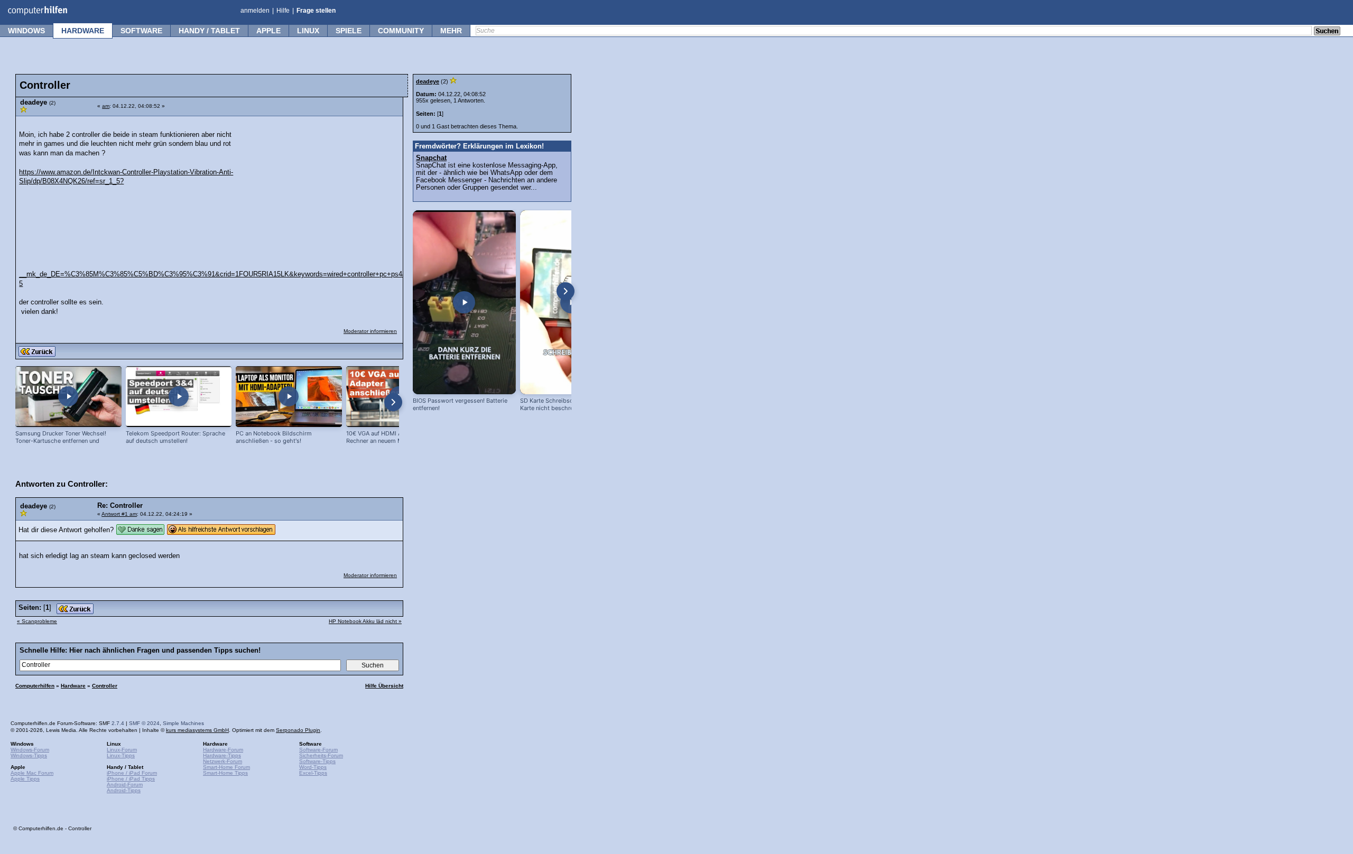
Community (401, 30)
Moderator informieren (370, 331)
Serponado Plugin (298, 730)
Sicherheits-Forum (321, 755)
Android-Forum (125, 784)
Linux (308, 30)
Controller (104, 686)
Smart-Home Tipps (225, 773)
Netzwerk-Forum (222, 761)
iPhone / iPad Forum (132, 773)
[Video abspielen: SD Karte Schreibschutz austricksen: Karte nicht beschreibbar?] (571, 302)
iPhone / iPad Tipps (131, 779)
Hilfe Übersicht (384, 686)
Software (141, 30)
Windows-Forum (30, 750)
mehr (451, 30)
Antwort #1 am (119, 514)
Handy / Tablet (209, 30)
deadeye (427, 81)
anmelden (255, 10)
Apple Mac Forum (32, 773)
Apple (268, 30)
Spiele (349, 30)
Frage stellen (316, 10)
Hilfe (283, 10)
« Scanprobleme (37, 621)
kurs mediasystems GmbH (197, 730)
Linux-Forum (122, 750)
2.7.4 (118, 723)
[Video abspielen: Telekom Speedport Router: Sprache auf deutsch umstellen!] (179, 396)
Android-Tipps (124, 790)
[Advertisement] (318, 188)
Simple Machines (183, 723)
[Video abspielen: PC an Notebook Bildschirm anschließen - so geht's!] (289, 396)
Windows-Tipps (29, 755)
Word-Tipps (313, 767)
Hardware (82, 30)
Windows (26, 30)
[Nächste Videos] (393, 402)
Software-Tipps (317, 761)
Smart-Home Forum (226, 767)
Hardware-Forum (223, 750)
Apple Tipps (25, 779)
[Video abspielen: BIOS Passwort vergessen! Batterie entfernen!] (464, 302)
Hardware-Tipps (222, 755)
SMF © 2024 (144, 723)
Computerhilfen (34, 686)
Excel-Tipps (313, 773)
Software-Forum (318, 750)
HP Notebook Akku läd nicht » (365, 621)
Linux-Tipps (121, 755)
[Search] (1327, 31)
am (105, 106)
